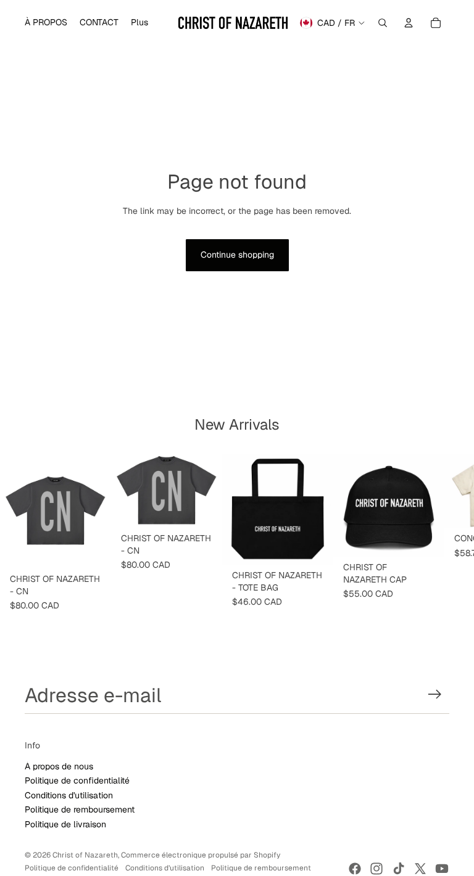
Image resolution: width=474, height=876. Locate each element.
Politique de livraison (65, 824)
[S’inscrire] (434, 694)
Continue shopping (237, 254)
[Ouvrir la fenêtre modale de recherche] (382, 22)
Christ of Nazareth (85, 855)
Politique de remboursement (80, 809)
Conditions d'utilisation (69, 795)
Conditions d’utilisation (164, 868)
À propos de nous (59, 766)
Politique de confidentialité (77, 780)
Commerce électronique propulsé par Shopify (200, 855)
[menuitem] (46, 22)
